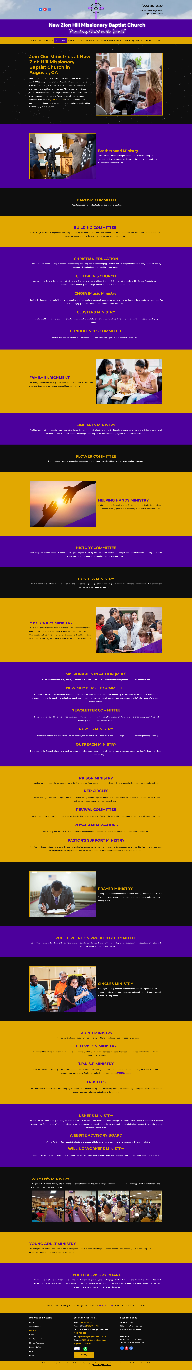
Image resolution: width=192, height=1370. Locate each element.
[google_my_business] (49, 10)
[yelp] (45, 10)
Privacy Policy (106, 1365)
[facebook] (40, 10)
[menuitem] (33, 40)
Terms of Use (97, 1365)
